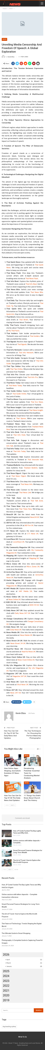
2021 (6, 990)
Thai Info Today (19, 451)
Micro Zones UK (33, 566)
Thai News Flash (31, 278)
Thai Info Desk (19, 435)
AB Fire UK (29, 525)
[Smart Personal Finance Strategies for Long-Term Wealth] (7, 853)
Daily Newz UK (15, 630)
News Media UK (26, 635)
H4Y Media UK (25, 591)
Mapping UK (34, 558)
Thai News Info (26, 484)
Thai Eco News (37, 402)
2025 (6, 971)
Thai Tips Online (16, 369)
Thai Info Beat (31, 284)
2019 (6, 1000)
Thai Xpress (21, 418)
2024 (6, 976)
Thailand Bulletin (31, 468)
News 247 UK (15, 693)
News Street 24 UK (17, 643)
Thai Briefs (23, 320)
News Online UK (14, 599)
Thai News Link (25, 492)
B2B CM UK (34, 605)
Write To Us (22, 1037)
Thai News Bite (36, 292)
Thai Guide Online (19, 394)
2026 (6, 954)
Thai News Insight (36, 410)
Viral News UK (22, 684)
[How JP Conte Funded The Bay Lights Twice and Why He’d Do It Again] (7, 833)
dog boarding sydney (9, 1026)
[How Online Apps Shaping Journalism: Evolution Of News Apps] (12, 760)
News (4, 39)
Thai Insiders (35, 336)
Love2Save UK (18, 542)
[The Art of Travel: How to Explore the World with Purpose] (7, 863)
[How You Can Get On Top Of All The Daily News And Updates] (12, 787)
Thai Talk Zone (36, 501)
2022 (6, 985)
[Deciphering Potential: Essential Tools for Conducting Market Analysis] (32, 760)
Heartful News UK (28, 652)
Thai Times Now (25, 509)
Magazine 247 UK (19, 676)
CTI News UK (32, 534)
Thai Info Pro (32, 377)
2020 (6, 995)
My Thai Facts (13, 331)
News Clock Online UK (26, 660)
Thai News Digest (18, 476)
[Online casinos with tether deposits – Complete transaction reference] (7, 843)
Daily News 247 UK (22, 613)
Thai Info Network (26, 352)
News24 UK (34, 517)
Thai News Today (15, 385)
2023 (6, 981)
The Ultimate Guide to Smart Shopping (16, 933)
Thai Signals (22, 344)
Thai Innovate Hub (35, 459)
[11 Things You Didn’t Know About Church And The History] (32, 787)
